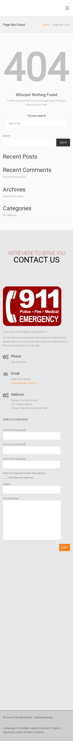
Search (7, 135)
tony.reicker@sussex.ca (24, 383)
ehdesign (48, 717)
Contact (39, 732)
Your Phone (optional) (14, 459)
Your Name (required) (14, 430)
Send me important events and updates (24, 475)
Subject (7, 484)
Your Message (10, 498)
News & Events (25, 732)
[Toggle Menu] (67, 8)
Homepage (9, 728)
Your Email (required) (14, 444)
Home (46, 24)
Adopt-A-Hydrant (39, 728)
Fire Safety (22, 728)
